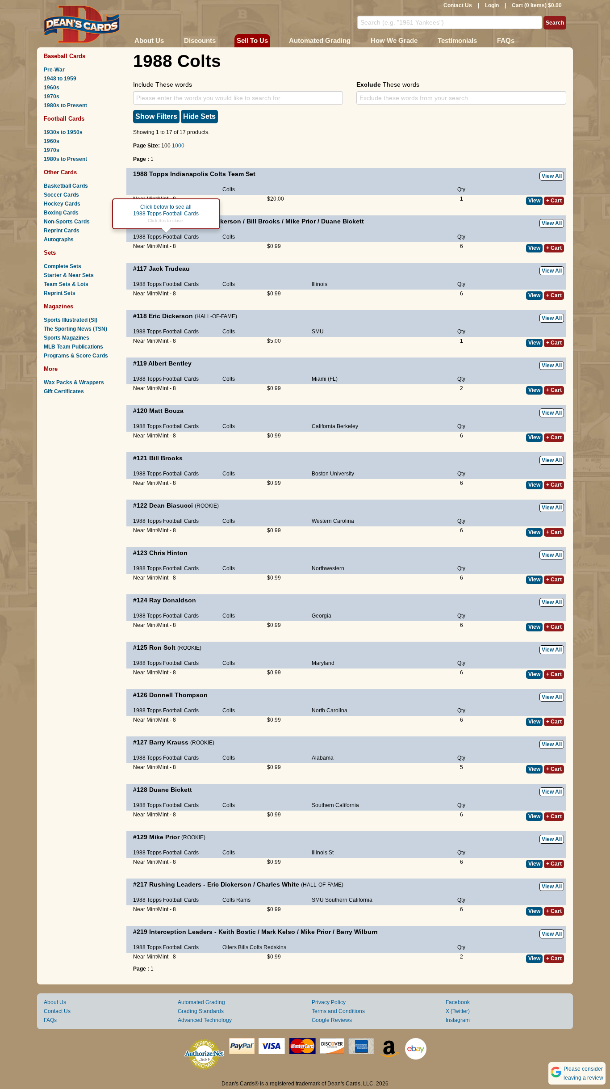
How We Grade (394, 40)
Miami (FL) (325, 379)
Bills (243, 947)
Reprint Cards (61, 230)
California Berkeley (335, 426)
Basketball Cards (66, 186)
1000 (178, 146)
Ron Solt (162, 647)
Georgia (321, 616)
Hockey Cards (62, 204)
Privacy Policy (329, 1002)
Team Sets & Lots (66, 284)
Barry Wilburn (357, 931)
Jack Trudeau (169, 268)
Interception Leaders (181, 931)
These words (387, 84)
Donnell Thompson (178, 694)
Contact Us (457, 5)
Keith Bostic (237, 931)
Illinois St (323, 852)
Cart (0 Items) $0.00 (537, 5)
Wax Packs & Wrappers (74, 382)
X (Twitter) (458, 1011)
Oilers (229, 947)
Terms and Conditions (338, 1011)
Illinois (319, 284)
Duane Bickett (342, 221)
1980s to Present (65, 105)
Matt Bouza (166, 410)
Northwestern (328, 568)
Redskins (274, 947)
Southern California (335, 805)
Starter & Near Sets (69, 275)
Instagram (458, 1020)
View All (552, 176)
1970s (51, 96)
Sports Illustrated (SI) (70, 320)
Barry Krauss (168, 742)
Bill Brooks (263, 221)
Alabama (323, 758)
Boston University (333, 474)
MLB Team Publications (73, 347)
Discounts (200, 40)
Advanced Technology (205, 1020)
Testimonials (457, 40)
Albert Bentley (170, 363)
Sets (50, 252)
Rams (243, 900)
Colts (228, 189)
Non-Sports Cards (67, 222)
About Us (149, 40)
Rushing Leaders (175, 884)
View (534, 201)
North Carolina (329, 710)
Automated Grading (320, 40)
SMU (318, 331)
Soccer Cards (61, 195)
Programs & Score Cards (76, 356)
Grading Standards (201, 1011)
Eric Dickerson (171, 316)
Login (492, 5)
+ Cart (554, 201)
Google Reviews (332, 1020)
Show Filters (156, 116)
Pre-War (54, 70)
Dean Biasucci (171, 505)
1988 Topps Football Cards (166, 237)
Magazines (58, 306)
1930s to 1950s (63, 132)
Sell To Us (252, 40)
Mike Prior (300, 221)
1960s (51, 87)
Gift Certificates (64, 391)
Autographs (59, 239)
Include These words (162, 84)
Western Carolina (333, 521)
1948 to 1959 (60, 79)
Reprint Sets (59, 293)
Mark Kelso (278, 931)
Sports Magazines (66, 338)
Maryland (323, 663)
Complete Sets (62, 266)
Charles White (278, 884)
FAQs (505, 40)
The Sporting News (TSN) (75, 329)
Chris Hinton (168, 552)
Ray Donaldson (172, 600)
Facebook (458, 1002)
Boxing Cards (61, 213)
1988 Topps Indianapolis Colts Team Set (194, 173)
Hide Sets (199, 116)
